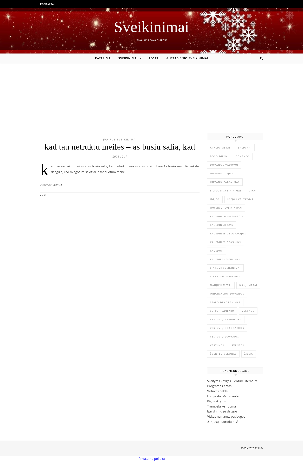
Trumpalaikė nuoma (221, 406)
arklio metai (220, 147)
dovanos (243, 156)
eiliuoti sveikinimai (225, 190)
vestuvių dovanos (224, 336)
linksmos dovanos (225, 276)
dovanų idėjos (221, 173)
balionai (245, 147)
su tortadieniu (222, 310)
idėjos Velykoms (240, 199)
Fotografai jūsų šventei (223, 396)
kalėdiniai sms (221, 224)
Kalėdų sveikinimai (225, 259)
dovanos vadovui (224, 164)
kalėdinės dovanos (225, 242)
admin (57, 185)
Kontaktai (47, 4)
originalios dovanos (227, 293)
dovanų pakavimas (225, 181)
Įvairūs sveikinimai (120, 139)
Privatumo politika (152, 458)
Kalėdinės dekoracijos (228, 233)
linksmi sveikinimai (225, 267)
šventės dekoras (223, 353)
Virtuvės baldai (217, 391)
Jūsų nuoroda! (223, 421)
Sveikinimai (151, 26)
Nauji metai (248, 285)
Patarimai (103, 58)
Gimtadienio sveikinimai (187, 58)
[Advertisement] (151, 94)
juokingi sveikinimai (226, 207)
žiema (248, 353)
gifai (252, 190)
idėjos (215, 199)
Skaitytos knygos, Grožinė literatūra (232, 381)
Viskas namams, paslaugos (226, 416)
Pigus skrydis (216, 401)
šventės (238, 345)
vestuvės (217, 345)
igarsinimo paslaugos (222, 411)
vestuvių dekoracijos (227, 327)
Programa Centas (219, 386)
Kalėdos (216, 250)
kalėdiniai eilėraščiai (227, 216)
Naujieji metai (221, 285)
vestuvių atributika (226, 319)
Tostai (154, 58)
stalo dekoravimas (225, 302)
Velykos (248, 310)
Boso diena (219, 156)
